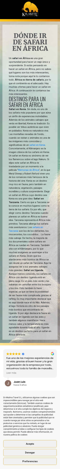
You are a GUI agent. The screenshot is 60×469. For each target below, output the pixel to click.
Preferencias (30, 461)
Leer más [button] (35, 373)
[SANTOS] (30, 7)
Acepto (30, 443)
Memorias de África (28, 170)
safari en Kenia (37, 145)
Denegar (30, 452)
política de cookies (19, 435)
